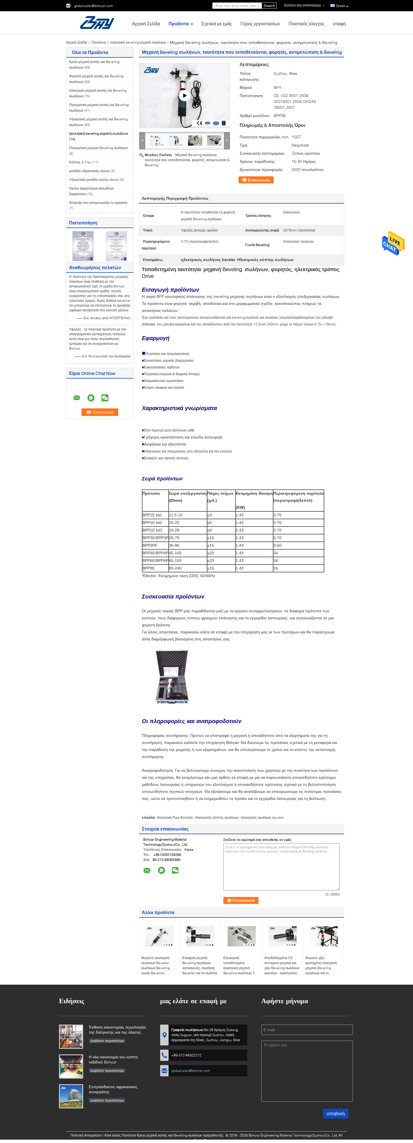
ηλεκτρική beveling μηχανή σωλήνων (138, 42)
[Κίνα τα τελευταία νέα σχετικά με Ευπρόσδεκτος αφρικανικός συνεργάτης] (71, 1096)
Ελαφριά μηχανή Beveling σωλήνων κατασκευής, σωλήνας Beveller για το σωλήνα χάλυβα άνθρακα (199, 968)
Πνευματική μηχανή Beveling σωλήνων (98, 148)
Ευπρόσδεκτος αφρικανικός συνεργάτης (113, 1089)
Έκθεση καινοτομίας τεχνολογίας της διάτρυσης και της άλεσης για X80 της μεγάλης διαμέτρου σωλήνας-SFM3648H (117, 1030)
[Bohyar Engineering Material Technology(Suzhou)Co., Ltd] (97, 22)
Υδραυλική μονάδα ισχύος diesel (94, 179)
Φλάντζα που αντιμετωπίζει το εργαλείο (98, 203)
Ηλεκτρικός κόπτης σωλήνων (217, 817)
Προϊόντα (179, 23)
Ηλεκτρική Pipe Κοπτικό (175, 817)
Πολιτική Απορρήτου (86, 1135)
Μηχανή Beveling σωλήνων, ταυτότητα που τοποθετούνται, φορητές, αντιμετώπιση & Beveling (187, 160)
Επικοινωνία (259, 180)
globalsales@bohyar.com (93, 6)
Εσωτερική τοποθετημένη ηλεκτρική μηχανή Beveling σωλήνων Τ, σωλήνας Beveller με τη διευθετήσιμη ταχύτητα (241, 970)
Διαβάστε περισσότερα (107, 1041)
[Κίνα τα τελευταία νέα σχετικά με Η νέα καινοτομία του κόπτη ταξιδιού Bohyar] (71, 1066)
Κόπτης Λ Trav (80, 162)
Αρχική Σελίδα (146, 23)
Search (269, 6)
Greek (340, 6)
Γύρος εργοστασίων (260, 23)
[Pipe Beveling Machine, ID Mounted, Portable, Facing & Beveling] (176, 140)
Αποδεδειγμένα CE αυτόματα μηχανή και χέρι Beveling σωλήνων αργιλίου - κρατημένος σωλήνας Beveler (281, 968)
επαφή (339, 23)
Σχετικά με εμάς (216, 23)
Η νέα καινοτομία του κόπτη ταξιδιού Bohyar (113, 1059)
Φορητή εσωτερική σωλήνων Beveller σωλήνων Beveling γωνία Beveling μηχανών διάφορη (155, 968)
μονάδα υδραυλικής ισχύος (89, 171)
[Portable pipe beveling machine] (184, 95)
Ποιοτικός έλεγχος (306, 23)
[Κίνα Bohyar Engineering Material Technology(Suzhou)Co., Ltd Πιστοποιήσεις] (83, 246)
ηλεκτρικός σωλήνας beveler (262, 817)
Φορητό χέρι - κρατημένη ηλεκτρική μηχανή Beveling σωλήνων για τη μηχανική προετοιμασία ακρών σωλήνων (323, 970)
